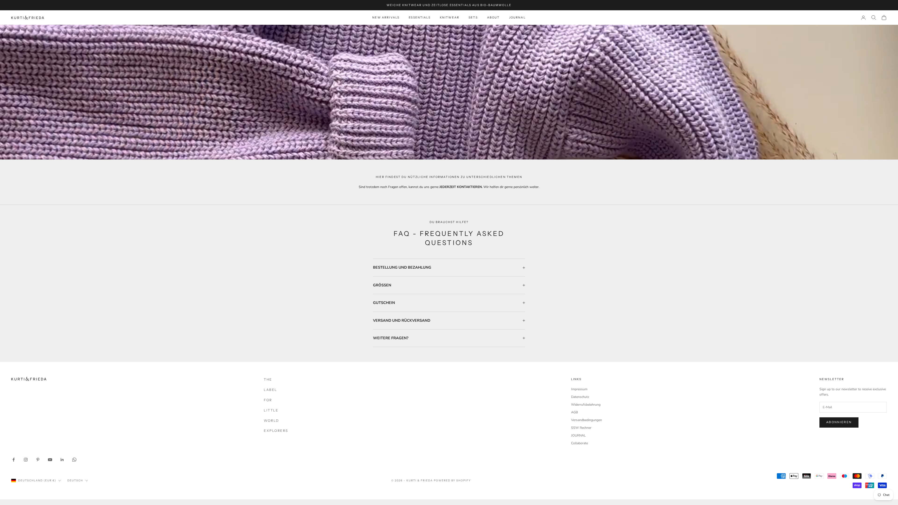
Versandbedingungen (586, 420)
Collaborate (579, 443)
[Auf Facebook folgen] (13, 459)
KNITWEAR (449, 17)
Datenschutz (580, 397)
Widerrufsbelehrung (586, 404)
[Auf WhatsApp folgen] (74, 459)
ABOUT (493, 17)
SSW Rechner (581, 428)
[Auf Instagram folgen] (25, 459)
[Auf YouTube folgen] (50, 459)
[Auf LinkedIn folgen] (62, 459)
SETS (473, 17)
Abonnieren (839, 422)
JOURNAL (517, 17)
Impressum (579, 389)
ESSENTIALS (420, 17)
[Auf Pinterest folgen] (38, 459)
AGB (574, 412)
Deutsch (75, 480)
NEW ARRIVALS (385, 17)
